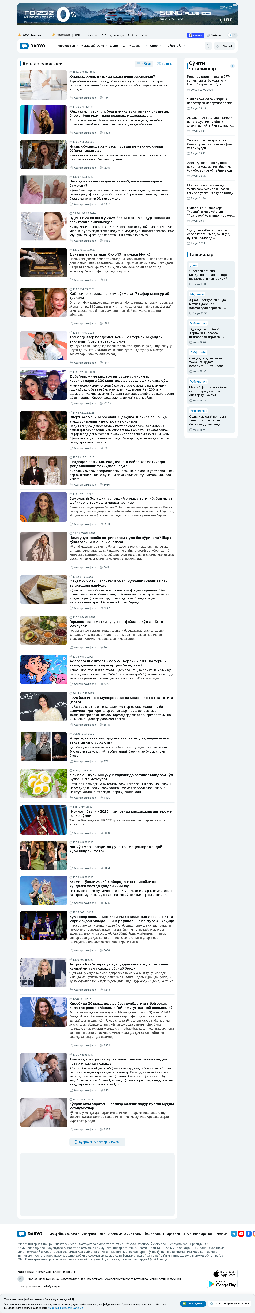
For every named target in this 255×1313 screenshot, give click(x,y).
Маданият (136, 45)
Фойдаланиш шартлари (162, 1234)
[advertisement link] (195, 35)
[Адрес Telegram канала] (234, 1234)
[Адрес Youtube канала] (241, 1234)
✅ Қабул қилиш (193, 1303)
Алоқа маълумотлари (125, 1234)
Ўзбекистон (66, 45)
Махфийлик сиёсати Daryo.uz (65, 1307)
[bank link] (61, 35)
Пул (123, 45)
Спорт (155, 45)
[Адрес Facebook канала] (249, 1234)
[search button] (208, 46)
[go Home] (29, 1234)
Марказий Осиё (92, 45)
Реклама (221, 1234)
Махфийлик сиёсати (64, 1234)
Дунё (114, 45)
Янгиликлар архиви (197, 1234)
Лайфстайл (174, 45)
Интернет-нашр (94, 1234)
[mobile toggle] (53, 45)
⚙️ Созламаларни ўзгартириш (229, 1303)
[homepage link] (32, 46)
